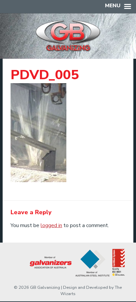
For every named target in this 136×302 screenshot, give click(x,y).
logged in (51, 225)
